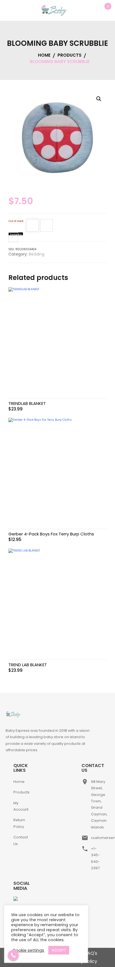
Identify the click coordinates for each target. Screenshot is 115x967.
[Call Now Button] (13, 955)
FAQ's (91, 953)
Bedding (36, 254)
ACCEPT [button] (59, 950)
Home (19, 781)
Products (21, 792)
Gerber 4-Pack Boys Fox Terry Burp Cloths (51, 534)
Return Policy (19, 823)
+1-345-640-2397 (95, 858)
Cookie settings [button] (28, 950)
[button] (99, 99)
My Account (20, 806)
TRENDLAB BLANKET (27, 403)
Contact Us (20, 840)
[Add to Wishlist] (32, 226)
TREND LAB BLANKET (27, 665)
